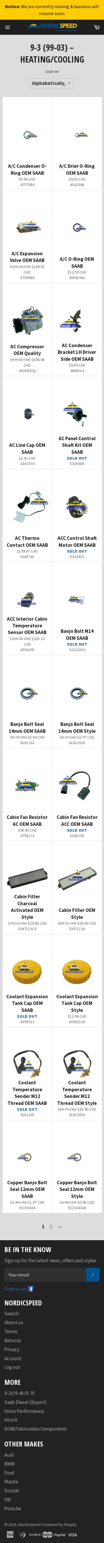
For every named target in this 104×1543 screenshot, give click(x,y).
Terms (10, 1331)
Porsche (12, 1508)
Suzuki (11, 1490)
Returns (12, 1340)
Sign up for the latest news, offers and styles (50, 1260)
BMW (9, 1464)
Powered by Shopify (59, 1524)
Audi (9, 1455)
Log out (12, 1367)
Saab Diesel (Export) (25, 1402)
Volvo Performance (24, 1411)
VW (7, 1499)
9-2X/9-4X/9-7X (19, 1393)
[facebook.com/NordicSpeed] (18, 1290)
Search (11, 1313)
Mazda (11, 1481)
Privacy (11, 1349)
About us (13, 1322)
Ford (9, 1473)
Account (13, 1358)
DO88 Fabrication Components (35, 1429)
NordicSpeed (29, 1524)
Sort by (52, 72)
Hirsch (11, 1420)
